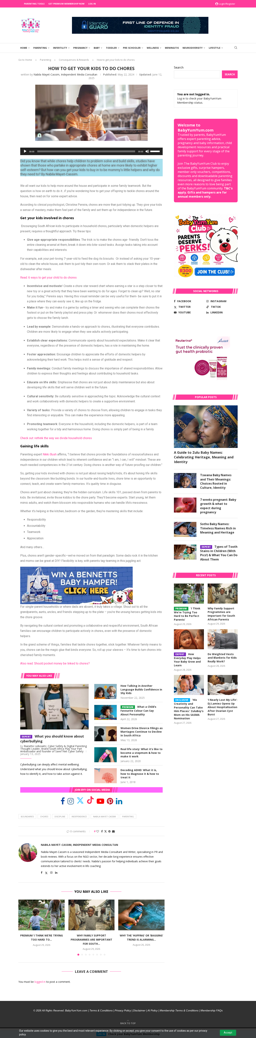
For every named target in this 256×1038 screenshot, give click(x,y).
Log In (92, 3)
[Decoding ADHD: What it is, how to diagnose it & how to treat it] (105, 775)
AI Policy (152, 1010)
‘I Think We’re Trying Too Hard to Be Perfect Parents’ (187, 614)
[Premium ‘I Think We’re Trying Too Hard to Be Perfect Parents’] (41, 915)
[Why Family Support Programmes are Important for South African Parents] (91, 915)
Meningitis (172, 47)
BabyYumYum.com (76, 1010)
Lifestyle (214, 47)
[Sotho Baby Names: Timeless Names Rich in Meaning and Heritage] (185, 529)
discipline (60, 816)
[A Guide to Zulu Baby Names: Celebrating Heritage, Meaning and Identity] (206, 426)
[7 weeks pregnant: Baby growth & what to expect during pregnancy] (185, 505)
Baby (97, 47)
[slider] (155, 151)
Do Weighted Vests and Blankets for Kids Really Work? (222, 657)
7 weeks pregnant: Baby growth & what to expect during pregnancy (218, 506)
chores (44, 816)
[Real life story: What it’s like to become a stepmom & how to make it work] (105, 754)
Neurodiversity (193, 47)
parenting (128, 816)
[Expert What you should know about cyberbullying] (54, 706)
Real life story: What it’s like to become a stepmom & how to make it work (141, 752)
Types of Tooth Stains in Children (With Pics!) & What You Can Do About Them (218, 553)
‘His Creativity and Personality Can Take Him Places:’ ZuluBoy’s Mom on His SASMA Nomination (189, 709)
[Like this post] (97, 831)
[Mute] (147, 151)
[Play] (25, 151)
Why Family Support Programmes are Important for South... (91, 939)
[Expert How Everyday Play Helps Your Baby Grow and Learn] (189, 639)
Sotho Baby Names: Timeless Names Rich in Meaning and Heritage (218, 528)
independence (79, 816)
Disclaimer (139, 1010)
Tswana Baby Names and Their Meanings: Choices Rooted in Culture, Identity (215, 481)
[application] (91, 151)
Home (23, 47)
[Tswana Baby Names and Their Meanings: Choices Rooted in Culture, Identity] (185, 480)
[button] (23, 927)
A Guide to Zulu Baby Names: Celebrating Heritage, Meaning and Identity (204, 457)
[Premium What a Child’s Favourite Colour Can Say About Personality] (105, 712)
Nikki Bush (50, 454)
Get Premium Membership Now (66, 3)
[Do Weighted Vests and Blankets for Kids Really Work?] (223, 639)
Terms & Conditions (101, 1010)
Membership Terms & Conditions (179, 1010)
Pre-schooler (132, 47)
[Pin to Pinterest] (109, 831)
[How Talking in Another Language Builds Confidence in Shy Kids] (105, 691)
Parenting (40, 47)
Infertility (60, 47)
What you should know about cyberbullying (52, 738)
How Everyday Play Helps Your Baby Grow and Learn (187, 659)
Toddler (111, 47)
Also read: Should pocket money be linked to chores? (55, 663)
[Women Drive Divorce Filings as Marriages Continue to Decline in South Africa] (105, 733)
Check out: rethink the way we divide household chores (56, 438)
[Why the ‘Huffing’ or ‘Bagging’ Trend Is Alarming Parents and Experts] (141, 915)
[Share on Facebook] (102, 831)
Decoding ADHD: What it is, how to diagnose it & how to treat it (140, 773)
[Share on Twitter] (105, 831)
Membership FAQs (212, 1010)
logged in (40, 981)
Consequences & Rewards (74, 59)
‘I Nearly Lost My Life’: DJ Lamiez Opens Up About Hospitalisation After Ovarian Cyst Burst (222, 707)
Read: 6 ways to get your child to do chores (48, 277)
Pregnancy (80, 47)
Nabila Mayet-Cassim (104, 816)
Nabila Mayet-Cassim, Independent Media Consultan (65, 74)
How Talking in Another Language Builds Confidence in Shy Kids (141, 689)
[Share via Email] (113, 831)
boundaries (27, 816)
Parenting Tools (34, 3)
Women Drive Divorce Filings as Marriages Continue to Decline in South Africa (142, 731)
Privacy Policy (123, 1010)
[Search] (236, 48)
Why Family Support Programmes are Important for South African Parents (221, 614)
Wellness (153, 47)
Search (178, 67)
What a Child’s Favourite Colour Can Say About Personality (138, 710)
